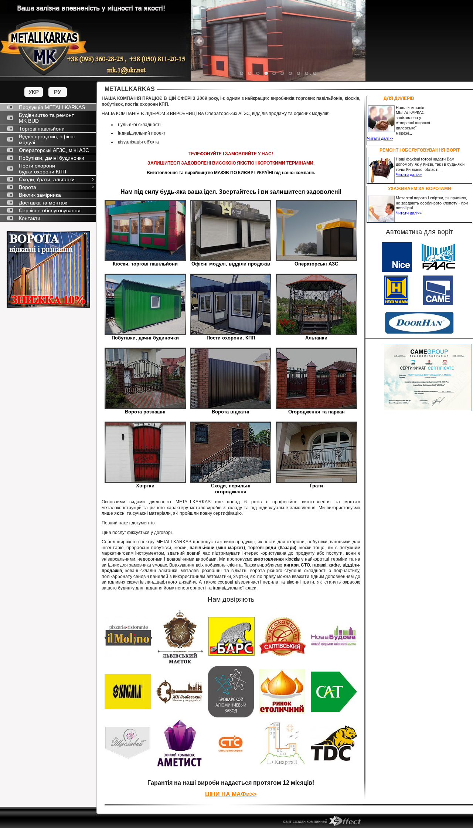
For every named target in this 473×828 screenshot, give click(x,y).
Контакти (29, 218)
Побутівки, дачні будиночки (51, 158)
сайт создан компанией (305, 821)
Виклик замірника (40, 195)
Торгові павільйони (42, 129)
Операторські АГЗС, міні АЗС (54, 150)
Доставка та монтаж (43, 203)
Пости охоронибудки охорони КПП (42, 169)
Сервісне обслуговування (50, 210)
